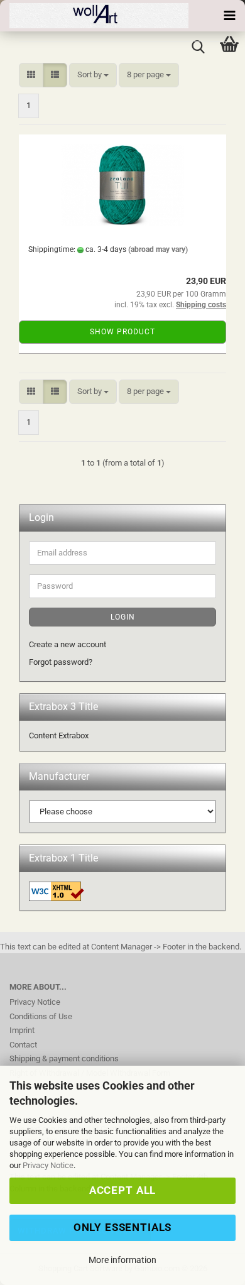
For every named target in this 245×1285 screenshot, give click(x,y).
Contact (23, 1044)
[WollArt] (94, 15)
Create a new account (67, 644)
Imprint (22, 1030)
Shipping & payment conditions (64, 1058)
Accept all (122, 1190)
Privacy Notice (48, 1165)
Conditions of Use (40, 1016)
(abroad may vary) (158, 249)
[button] (31, 75)
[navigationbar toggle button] (229, 15)
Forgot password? (60, 662)
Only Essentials (123, 1227)
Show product (122, 331)
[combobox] (93, 75)
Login (123, 617)
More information (122, 1260)
